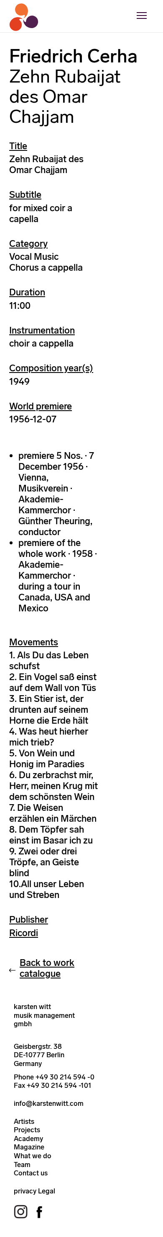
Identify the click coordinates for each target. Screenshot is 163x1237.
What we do (32, 1156)
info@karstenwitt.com (49, 1103)
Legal (46, 1191)
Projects (27, 1130)
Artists (24, 1121)
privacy (25, 1191)
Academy (28, 1138)
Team (22, 1164)
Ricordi (23, 933)
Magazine (29, 1147)
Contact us (31, 1173)
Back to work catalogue (47, 968)
